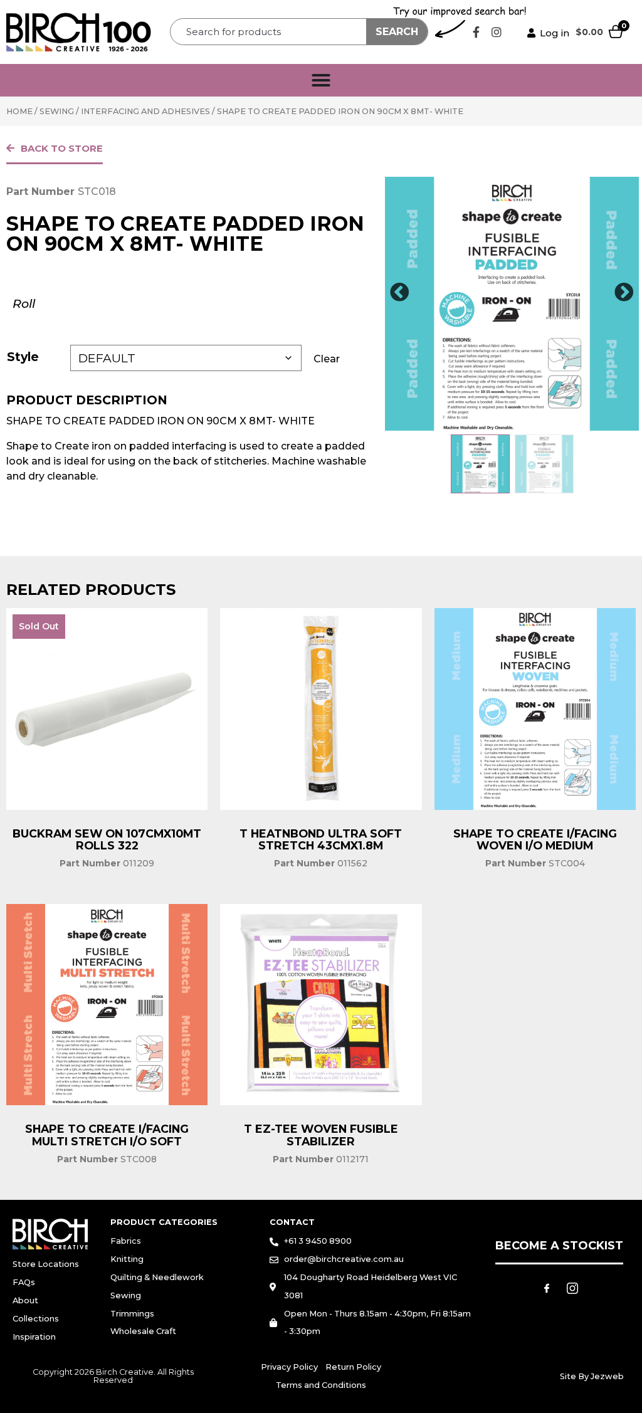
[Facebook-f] (476, 32)
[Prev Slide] (399, 292)
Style (23, 356)
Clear (326, 359)
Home (19, 111)
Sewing (56, 111)
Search (397, 32)
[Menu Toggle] (321, 80)
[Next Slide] (624, 292)
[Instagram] (496, 32)
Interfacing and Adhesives (145, 111)
